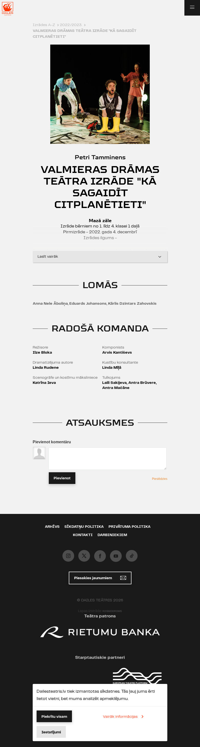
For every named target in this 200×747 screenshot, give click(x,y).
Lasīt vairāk (48, 256)
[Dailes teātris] (11, 9)
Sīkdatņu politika (84, 527)
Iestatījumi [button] (51, 732)
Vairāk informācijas (120, 717)
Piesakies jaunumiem (93, 578)
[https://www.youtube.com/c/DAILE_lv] (116, 556)
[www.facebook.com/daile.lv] (100, 556)
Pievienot (62, 478)
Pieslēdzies (159, 479)
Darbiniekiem (112, 535)
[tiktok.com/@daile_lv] (132, 556)
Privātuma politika (129, 527)
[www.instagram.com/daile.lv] (68, 556)
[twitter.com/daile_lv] (84, 556)
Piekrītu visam (54, 717)
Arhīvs (52, 527)
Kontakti (83, 535)
